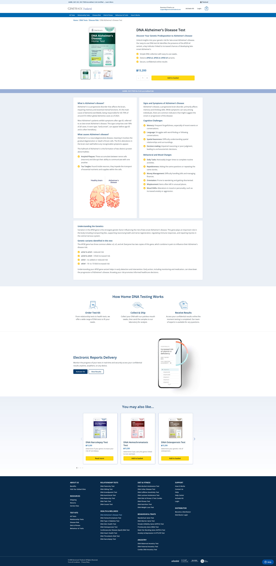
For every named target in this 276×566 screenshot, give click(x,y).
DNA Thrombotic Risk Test (110, 536)
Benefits (73, 486)
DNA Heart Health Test (108, 533)
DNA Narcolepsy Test (97, 442)
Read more (99, 458)
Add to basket (173, 78)
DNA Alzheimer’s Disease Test (111, 515)
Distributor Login (181, 515)
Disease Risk (97, 15)
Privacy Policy (85, 562)
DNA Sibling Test (106, 489)
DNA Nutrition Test (145, 504)
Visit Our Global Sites (78, 489)
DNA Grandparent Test (108, 492)
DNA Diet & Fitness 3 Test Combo (150, 498)
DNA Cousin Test (106, 504)
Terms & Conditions (74, 562)
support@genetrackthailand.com (170, 9)
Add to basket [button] (137, 458)
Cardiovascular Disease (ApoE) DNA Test (115, 530)
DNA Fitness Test (144, 501)
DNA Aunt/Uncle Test (108, 495)
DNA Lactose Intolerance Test (148, 495)
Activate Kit (190, 8)
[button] (81, 439)
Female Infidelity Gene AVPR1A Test (151, 524)
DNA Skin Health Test (108, 524)
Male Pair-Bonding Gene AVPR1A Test (151, 530)
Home (75, 20)
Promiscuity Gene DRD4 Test (148, 527)
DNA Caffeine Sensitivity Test (148, 492)
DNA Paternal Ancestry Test (148, 546)
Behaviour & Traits (121, 15)
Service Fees (74, 506)
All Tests (72, 15)
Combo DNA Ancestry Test (147, 550)
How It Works (135, 15)
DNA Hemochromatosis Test (110, 518)
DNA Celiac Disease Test (146, 489)
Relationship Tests (84, 15)
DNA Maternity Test (107, 498)
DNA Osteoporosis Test (173, 442)
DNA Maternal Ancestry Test (148, 543)
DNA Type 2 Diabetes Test (109, 521)
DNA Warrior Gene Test (146, 521)
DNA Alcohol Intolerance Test (148, 486)
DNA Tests (83, 20)
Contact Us (179, 489)
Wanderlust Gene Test (146, 518)
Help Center (179, 495)
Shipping (73, 500)
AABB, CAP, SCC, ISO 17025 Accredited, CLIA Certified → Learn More (90, 2)
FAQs (177, 492)
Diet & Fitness (108, 15)
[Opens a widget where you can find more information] (268, 562)
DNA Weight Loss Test (146, 507)
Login (199, 8)
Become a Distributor (183, 512)
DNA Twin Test (105, 501)
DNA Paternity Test (107, 486)
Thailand (205, 2)
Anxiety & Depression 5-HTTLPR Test (151, 533)
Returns (73, 503)
